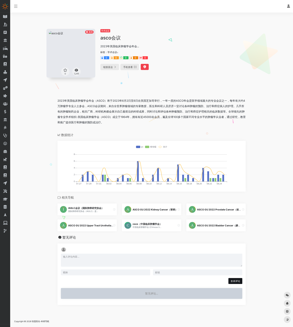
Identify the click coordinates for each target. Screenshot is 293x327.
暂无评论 (69, 237)
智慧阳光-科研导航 (40, 321)
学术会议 (105, 30)
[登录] (288, 6)
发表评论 (235, 281)
